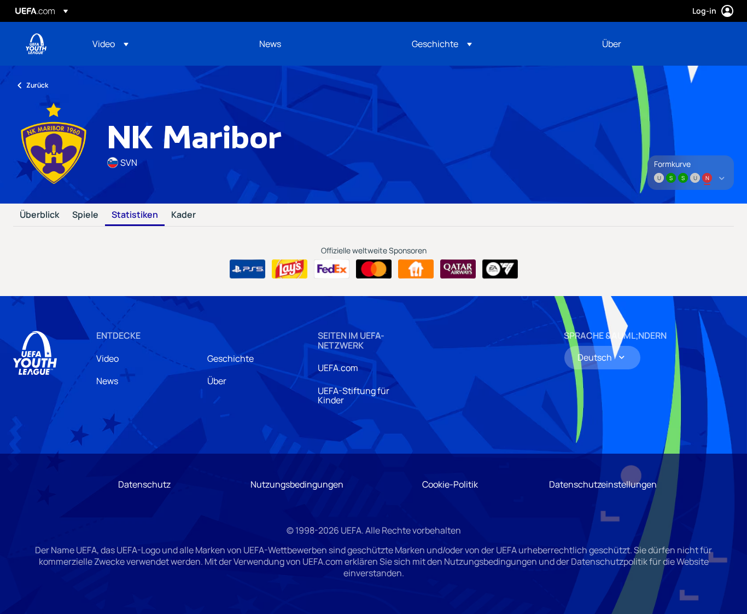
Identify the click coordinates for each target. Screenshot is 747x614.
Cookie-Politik (450, 484)
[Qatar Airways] (458, 269)
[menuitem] (162, 43)
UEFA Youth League (36, 43)
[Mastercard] (374, 269)
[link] (270, 43)
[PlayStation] (247, 269)
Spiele (85, 215)
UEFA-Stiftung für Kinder (353, 396)
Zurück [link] (37, 85)
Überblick (39, 215)
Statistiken (135, 215)
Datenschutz (144, 484)
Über (216, 381)
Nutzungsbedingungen (296, 484)
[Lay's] (289, 269)
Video (107, 358)
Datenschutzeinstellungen (603, 484)
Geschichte (230, 358)
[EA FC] (500, 269)
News (107, 381)
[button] (110, 43)
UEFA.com (338, 368)
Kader (183, 215)
